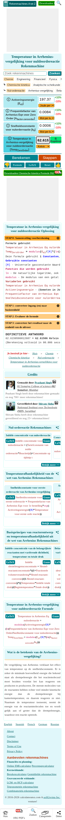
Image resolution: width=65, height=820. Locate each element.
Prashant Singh (43, 382)
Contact (11, 736)
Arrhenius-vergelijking (40, 90)
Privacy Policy (15, 751)
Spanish (20, 724)
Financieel (39, 79)
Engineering (23, 79)
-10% (58, 101)
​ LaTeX (10, 440)
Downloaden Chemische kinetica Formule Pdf (29, 173)
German (42, 724)
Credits (32, 374)
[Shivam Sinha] (10, 409)
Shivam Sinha (46, 403)
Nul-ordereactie (16, 90)
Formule (17, 165)
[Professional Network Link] (54, 382)
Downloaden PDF (49, 3)
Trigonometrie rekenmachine (22, 786)
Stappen (50, 158)
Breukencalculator (17, 774)
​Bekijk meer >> (51, 464)
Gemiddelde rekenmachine (42, 774)
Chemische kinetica (18, 84)
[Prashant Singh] (10, 388)
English (8, 724)
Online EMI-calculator (19, 766)
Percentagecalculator (43, 766)
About (10, 731)
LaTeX (32, 165)
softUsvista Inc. (52, 797)
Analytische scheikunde (46, 84)
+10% (58, 97)
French (31, 724)
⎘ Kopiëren (55, 140)
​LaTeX (10, 616)
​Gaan (56, 616)
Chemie (8, 79)
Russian (55, 724)
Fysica (53, 79)
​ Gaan (47, 440)
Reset (47, 165)
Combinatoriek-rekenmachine (23, 790)
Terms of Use (14, 746)
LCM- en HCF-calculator (20, 782)
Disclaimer (13, 741)
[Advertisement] (33, 30)
